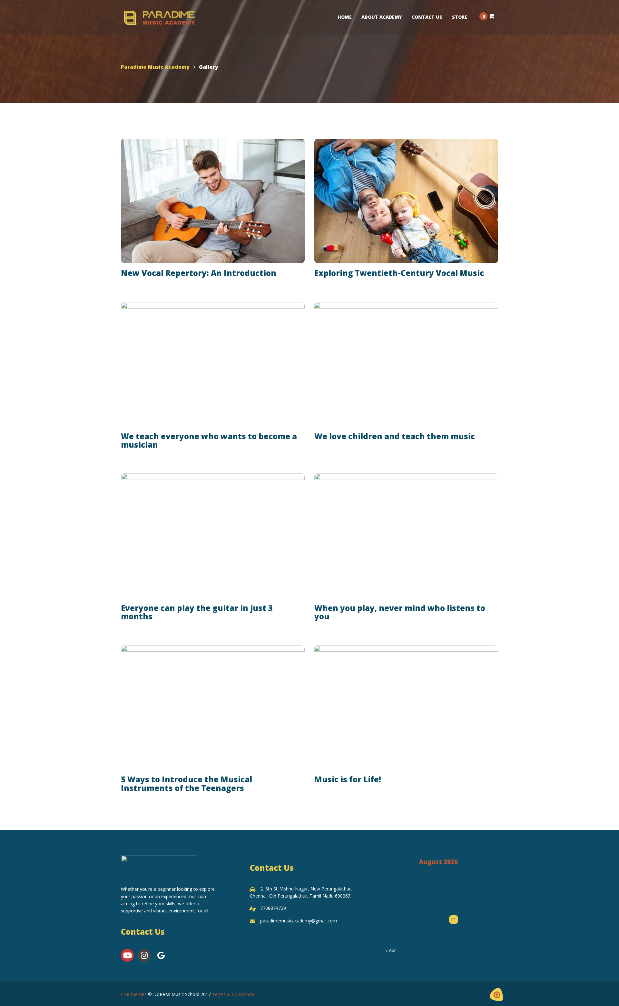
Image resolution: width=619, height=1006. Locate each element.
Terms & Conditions (233, 994)
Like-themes (134, 994)
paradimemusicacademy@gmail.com (298, 921)
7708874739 (273, 908)
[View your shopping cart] (491, 16)
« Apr (390, 950)
